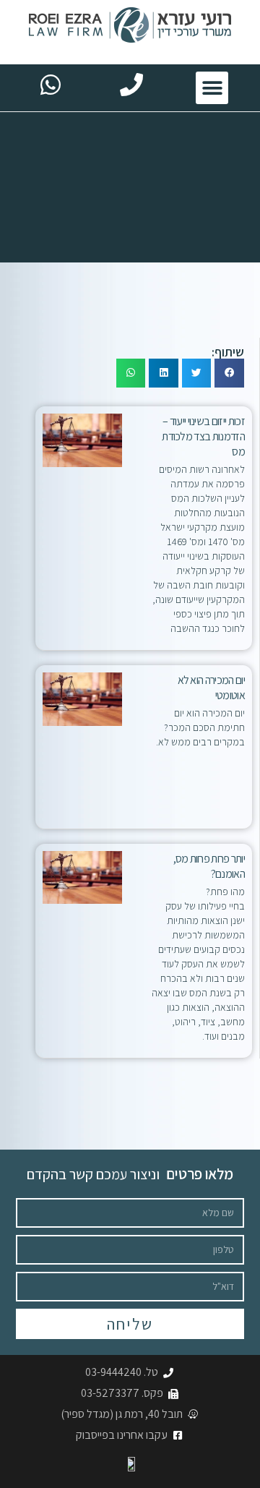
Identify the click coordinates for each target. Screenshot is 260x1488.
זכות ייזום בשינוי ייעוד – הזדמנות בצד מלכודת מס (203, 436)
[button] (212, 88)
